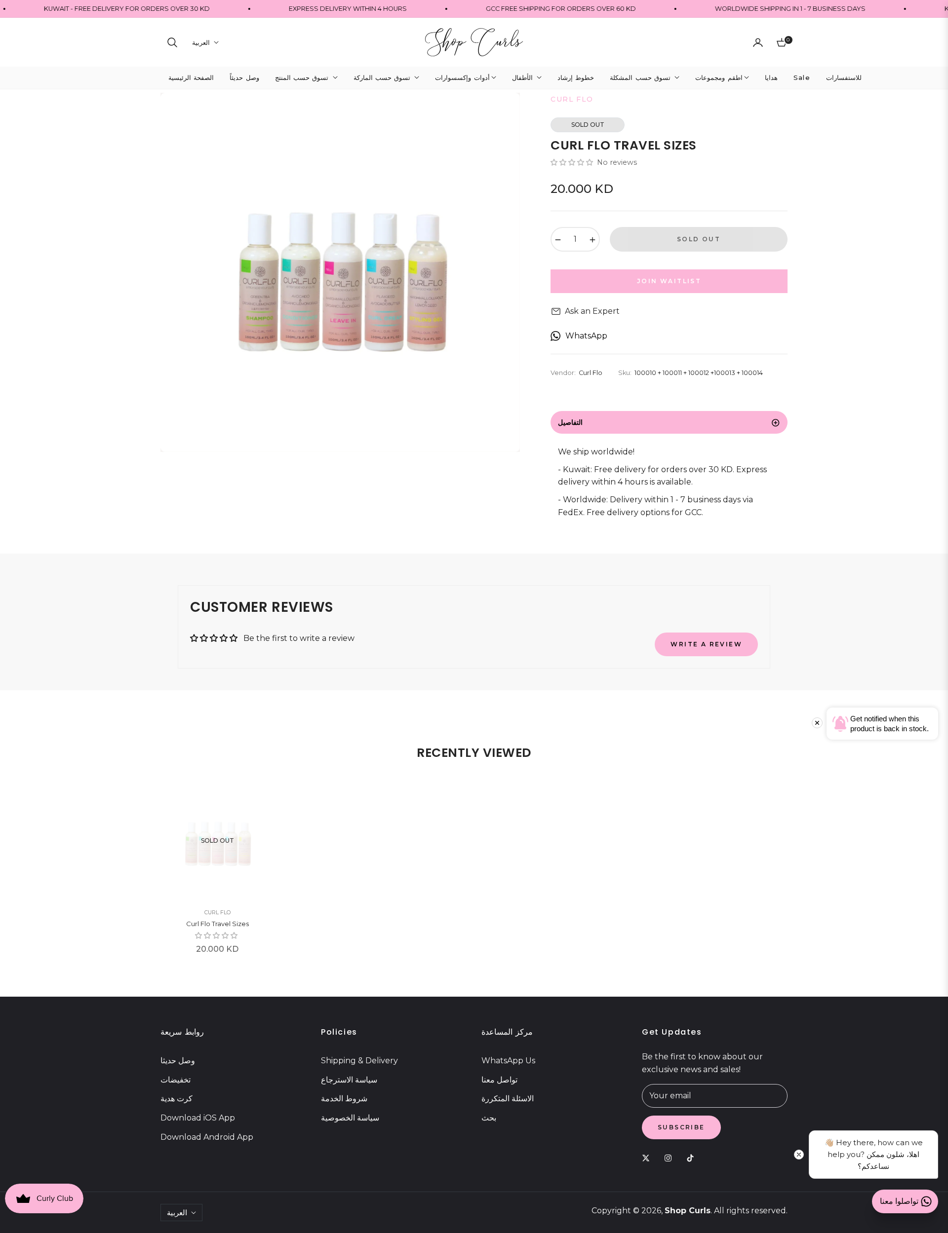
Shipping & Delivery (359, 1060)
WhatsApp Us (508, 1060)
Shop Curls (688, 1210)
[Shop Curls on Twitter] (648, 1158)
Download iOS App (197, 1117)
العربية (201, 42)
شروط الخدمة (344, 1098)
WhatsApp (586, 335)
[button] (172, 42)
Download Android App (206, 1137)
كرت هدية (176, 1098)
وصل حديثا (177, 1060)
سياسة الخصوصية (350, 1117)
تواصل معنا (499, 1079)
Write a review (706, 644)
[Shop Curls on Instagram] (670, 1158)
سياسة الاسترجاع (349, 1079)
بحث (488, 1117)
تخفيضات (175, 1079)
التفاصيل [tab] (570, 422)
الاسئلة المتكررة (507, 1098)
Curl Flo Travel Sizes (217, 924)
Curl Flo (217, 912)
